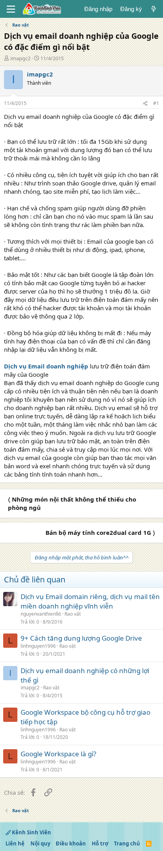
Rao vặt (72, 614)
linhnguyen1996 (38, 646)
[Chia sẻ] (145, 103)
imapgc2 (20, 58)
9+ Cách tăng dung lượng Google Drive (81, 638)
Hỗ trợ (100, 843)
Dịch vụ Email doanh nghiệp (46, 366)
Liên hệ (15, 843)
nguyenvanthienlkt (41, 614)
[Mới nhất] (153, 9)
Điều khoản (71, 843)
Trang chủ (127, 843)
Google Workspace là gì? (58, 753)
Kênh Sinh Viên (31, 832)
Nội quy (40, 843)
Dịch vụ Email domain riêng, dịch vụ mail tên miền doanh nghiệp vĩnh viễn (90, 601)
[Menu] (11, 9)
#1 (156, 103)
